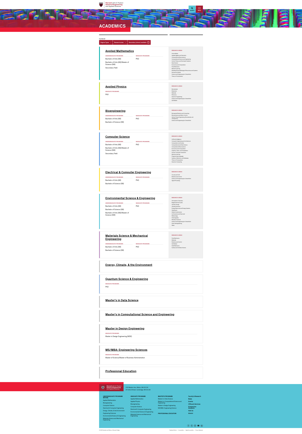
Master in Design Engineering (166, 405)
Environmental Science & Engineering (114, 416)
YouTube (198, 425)
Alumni (190, 413)
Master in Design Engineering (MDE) (118, 336)
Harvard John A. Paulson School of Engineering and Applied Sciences (111, 387)
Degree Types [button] (104, 42)
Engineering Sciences (109, 413)
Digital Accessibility (190, 430)
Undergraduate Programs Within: (113, 397)
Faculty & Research (194, 396)
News (190, 399)
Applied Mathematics (109, 400)
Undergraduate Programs (114, 56)
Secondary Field (111, 68)
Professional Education (167, 413)
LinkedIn (202, 425)
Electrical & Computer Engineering (113, 408)
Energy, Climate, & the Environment (113, 410)
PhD (137, 59)
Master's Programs (165, 396)
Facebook (188, 425)
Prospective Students (192, 407)
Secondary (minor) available (137, 42)
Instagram (195, 425)
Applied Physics (135, 401)
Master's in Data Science (165, 399)
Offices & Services (194, 404)
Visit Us (190, 410)
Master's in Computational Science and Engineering (170, 402)
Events (190, 401)
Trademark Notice (173, 430)
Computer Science (108, 405)
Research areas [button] (119, 42)
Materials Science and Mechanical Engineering (113, 419)
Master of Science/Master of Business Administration (125, 358)
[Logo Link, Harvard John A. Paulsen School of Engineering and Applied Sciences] (111, 4)
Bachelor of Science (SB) (114, 122)
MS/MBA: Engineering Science (167, 408)
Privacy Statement (199, 430)
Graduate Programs (143, 56)
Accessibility (181, 430)
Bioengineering (107, 403)
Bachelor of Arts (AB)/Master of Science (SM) (117, 63)
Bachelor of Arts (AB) (113, 59)
